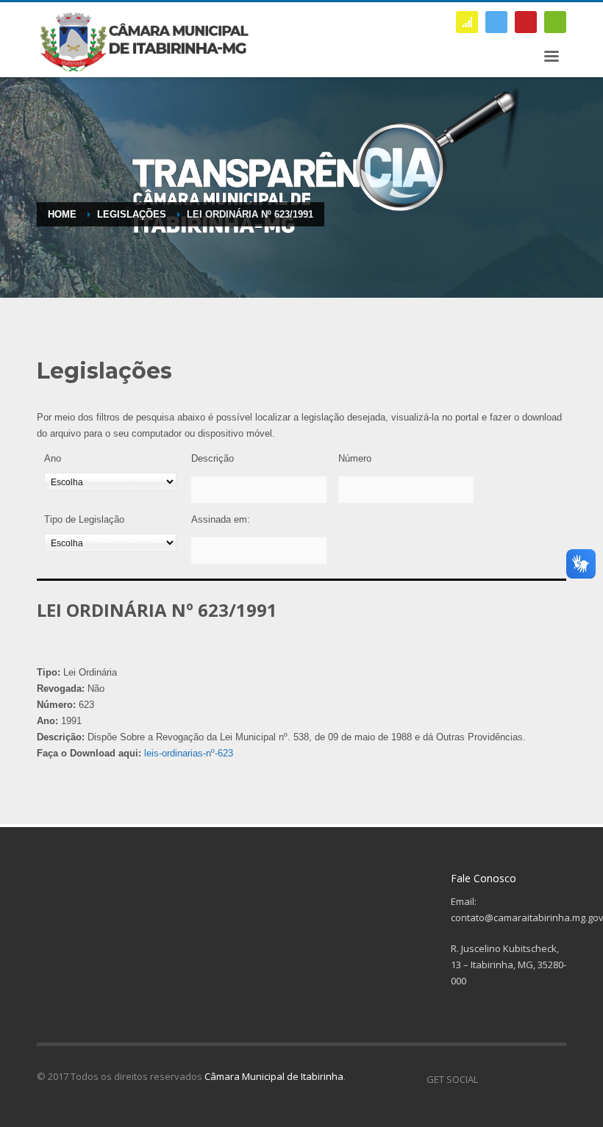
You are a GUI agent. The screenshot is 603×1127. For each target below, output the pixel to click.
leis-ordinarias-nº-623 (188, 753)
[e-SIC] (467, 22)
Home (62, 214)
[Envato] (555, 22)
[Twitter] (496, 22)
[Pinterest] (526, 22)
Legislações (131, 214)
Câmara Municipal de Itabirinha (273, 1076)
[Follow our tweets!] (511, 1079)
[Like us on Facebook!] (489, 1079)
